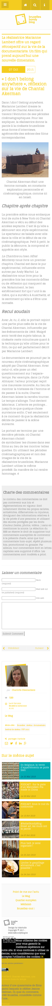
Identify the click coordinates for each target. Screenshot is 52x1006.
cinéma (29, 725)
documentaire (39, 725)
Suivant (39, 648)
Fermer (6, 1004)
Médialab (26, 904)
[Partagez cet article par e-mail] (7, 743)
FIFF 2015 (25, 729)
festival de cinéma (12, 729)
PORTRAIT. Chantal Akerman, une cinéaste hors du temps (18, 978)
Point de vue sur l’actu (26, 892)
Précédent (13, 648)
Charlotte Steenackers (23, 690)
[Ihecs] (9, 942)
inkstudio (22, 927)
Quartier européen (26, 900)
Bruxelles (21, 725)
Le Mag (26, 896)
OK (41, 957)
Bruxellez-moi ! (26, 908)
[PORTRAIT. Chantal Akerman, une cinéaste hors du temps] (5, 970)
